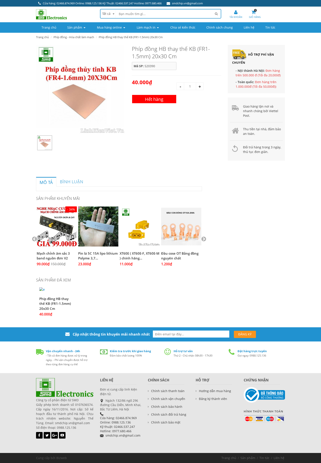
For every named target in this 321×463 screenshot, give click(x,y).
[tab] (46, 182)
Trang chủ (42, 37)
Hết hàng (154, 99)
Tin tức (264, 458)
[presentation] (46, 182)
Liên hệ (279, 458)
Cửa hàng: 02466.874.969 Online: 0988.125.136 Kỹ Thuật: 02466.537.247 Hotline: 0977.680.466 (102, 3)
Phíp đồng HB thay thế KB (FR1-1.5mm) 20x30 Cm (55, 304)
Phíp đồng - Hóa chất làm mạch (74, 37)
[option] (80, 89)
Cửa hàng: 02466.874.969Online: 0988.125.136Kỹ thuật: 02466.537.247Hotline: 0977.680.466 (118, 424)
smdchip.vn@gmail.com (187, 3)
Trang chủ (228, 458)
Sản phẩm (247, 458)
